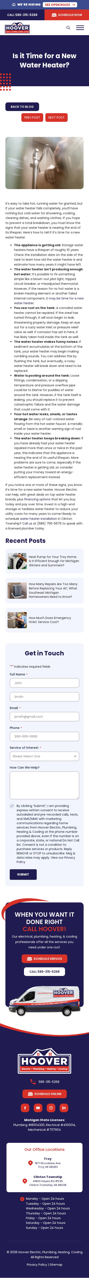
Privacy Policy (37, 1264)
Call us (27, 523)
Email (15, 708)
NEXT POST (56, 117)
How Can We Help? (25, 767)
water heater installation (38, 519)
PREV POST (32, 117)
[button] (68, 27)
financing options (37, 499)
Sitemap (56, 1264)
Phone (16, 728)
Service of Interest (25, 748)
